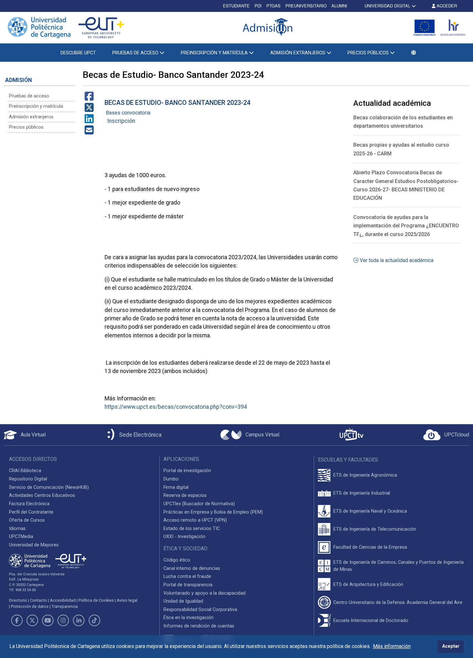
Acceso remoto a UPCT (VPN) (195, 520)
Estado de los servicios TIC (191, 528)
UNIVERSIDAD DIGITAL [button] (387, 6)
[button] (413, 53)
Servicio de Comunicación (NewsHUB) (49, 487)
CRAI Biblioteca (25, 470)
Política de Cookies (96, 600)
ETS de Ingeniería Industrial (361, 493)
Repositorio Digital (28, 479)
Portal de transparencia (187, 585)
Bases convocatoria (128, 113)
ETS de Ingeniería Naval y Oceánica (370, 511)
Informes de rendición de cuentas (198, 626)
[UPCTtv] (351, 435)
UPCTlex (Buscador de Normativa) (199, 504)
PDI (258, 6)
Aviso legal (127, 600)
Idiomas (17, 528)
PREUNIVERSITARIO (306, 6)
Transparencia (64, 606)
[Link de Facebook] (16, 620)
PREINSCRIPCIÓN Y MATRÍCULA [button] (215, 53)
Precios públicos (26, 127)
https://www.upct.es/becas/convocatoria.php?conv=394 (176, 407)
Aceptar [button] (450, 646)
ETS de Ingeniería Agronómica (365, 475)
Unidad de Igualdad (183, 601)
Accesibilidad (63, 600)
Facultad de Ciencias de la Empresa (370, 547)
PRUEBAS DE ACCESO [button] (136, 53)
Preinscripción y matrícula (36, 106)
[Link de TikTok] (94, 620)
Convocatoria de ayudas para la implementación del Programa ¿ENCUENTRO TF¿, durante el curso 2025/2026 (406, 225)
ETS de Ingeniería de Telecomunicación (374, 529)
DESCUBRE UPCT (78, 53)
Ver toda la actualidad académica (395, 260)
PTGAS (273, 6)
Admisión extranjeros (31, 117)
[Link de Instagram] (63, 620)
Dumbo (171, 479)
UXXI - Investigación (184, 536)
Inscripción (121, 121)
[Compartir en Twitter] (89, 109)
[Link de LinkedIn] (79, 620)
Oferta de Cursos (27, 520)
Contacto (38, 600)
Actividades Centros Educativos (42, 495)
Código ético (176, 560)
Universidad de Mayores (34, 545)
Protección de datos (30, 606)
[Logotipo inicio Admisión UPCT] (268, 27)
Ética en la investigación (188, 617)
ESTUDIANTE (236, 6)
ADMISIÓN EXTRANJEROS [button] (298, 53)
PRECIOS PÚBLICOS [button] (369, 53)
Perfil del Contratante (31, 512)
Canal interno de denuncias (191, 568)
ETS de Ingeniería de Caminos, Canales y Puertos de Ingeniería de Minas (398, 566)
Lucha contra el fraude (187, 576)
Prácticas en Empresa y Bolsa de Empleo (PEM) (213, 512)
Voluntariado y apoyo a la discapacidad (204, 593)
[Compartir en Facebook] (89, 98)
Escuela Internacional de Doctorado (370, 620)
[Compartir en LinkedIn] (89, 121)
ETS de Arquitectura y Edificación (368, 584)
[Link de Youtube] (47, 620)
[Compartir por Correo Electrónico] (89, 132)
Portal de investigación (187, 470)
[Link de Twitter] (32, 620)
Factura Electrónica (29, 504)
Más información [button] (392, 646)
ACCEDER (446, 6)
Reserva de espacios (185, 495)
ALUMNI (339, 6)
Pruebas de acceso (29, 96)
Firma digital (176, 487)
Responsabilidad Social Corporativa (200, 609)
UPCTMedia (21, 536)
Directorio (18, 600)
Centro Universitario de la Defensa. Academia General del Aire (397, 602)
